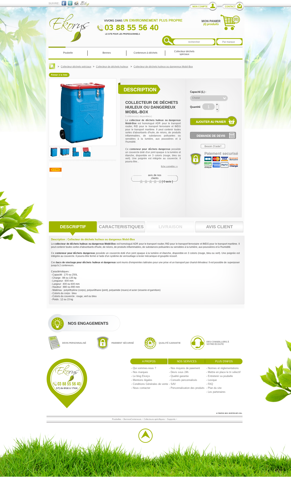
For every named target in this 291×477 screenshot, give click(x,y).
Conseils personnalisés (184, 380)
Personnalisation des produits (187, 387)
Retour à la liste (59, 75)
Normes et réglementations (223, 368)
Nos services (187, 361)
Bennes (127, 419)
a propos (149, 361)
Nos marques (140, 372)
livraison (170, 226)
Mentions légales (142, 380)
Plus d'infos (224, 361)
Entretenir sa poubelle (220, 376)
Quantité (195, 106)
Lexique (212, 380)
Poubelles (116, 419)
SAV (173, 383)
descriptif (73, 226)
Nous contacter (141, 387)
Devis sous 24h (179, 372)
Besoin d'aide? (212, 146)
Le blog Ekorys (141, 376)
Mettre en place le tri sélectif (224, 372)
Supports (171, 419)
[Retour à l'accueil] (69, 41)
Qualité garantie (180, 376)
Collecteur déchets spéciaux (76, 66)
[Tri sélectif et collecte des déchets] (52, 68)
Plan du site (215, 387)
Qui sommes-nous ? (144, 368)
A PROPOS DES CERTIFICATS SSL (229, 413)
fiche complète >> (169, 166)
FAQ (210, 383)
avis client (219, 226)
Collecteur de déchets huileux (112, 66)
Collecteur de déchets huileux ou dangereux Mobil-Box (163, 66)
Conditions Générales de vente (150, 383)
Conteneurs (136, 419)
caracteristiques (121, 226)
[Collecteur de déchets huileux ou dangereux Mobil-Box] (54, 156)
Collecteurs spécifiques (154, 419)
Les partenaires (216, 391)
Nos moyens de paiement (185, 368)
